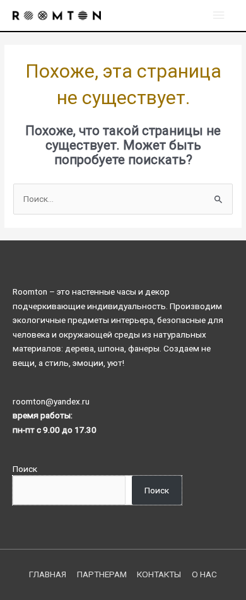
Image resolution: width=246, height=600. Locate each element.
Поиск (25, 469)
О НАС (204, 574)
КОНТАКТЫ (159, 574)
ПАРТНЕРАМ (102, 574)
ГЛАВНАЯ (47, 574)
